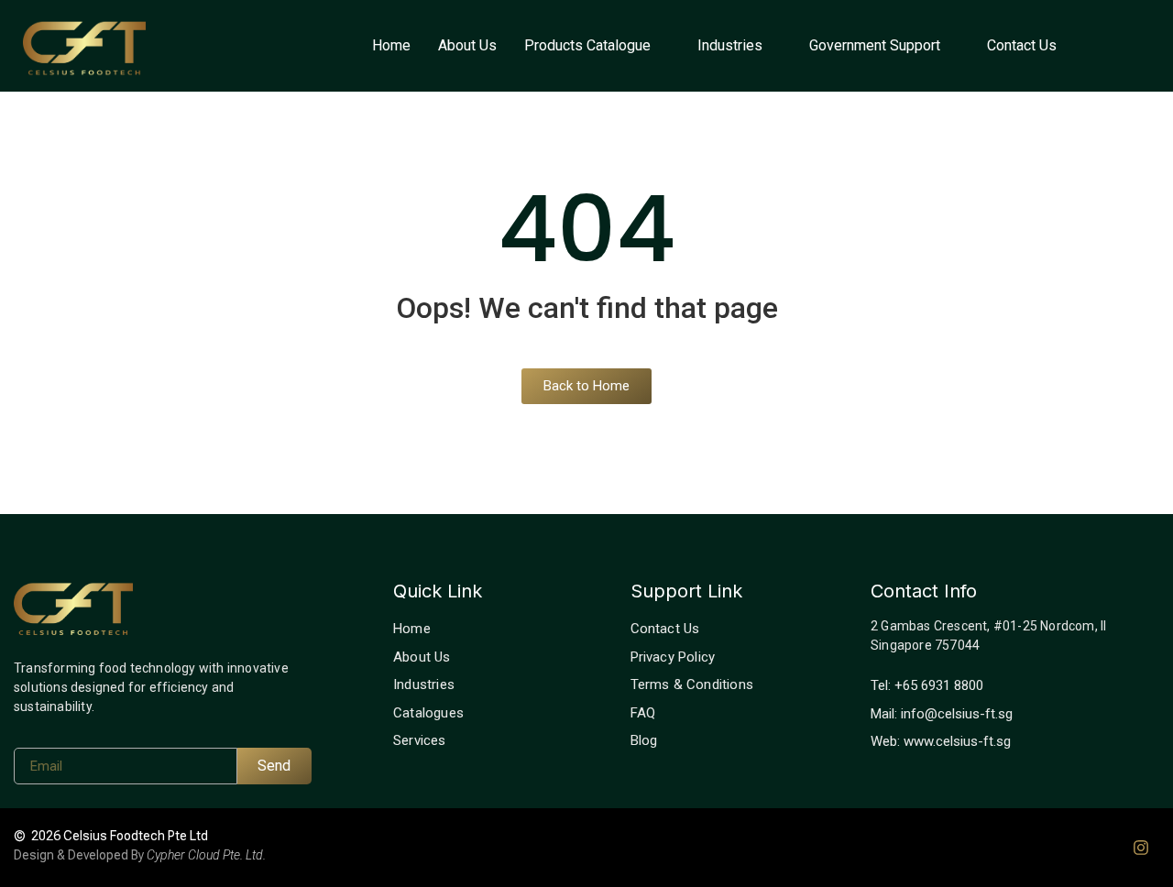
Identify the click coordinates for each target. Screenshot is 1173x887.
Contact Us (1022, 45)
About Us (467, 45)
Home (391, 45)
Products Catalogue (587, 45)
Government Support (874, 45)
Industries (729, 45)
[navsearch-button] (1127, 45)
